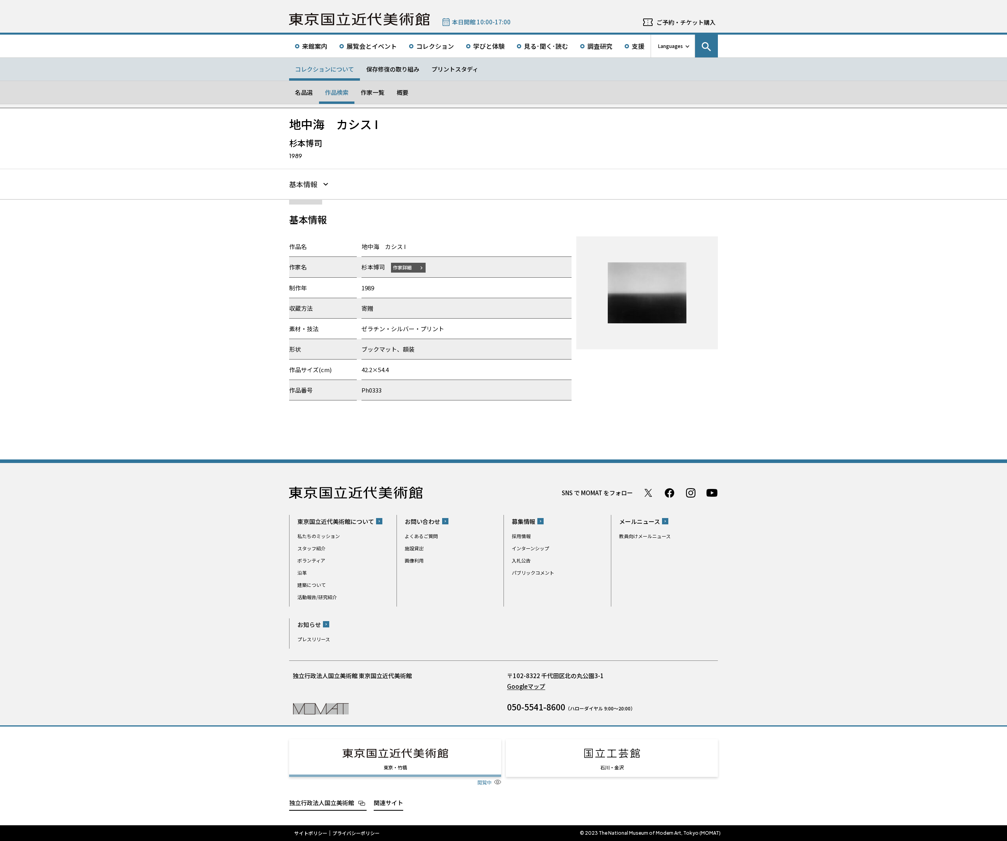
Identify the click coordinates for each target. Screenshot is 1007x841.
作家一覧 (372, 92)
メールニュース (639, 521)
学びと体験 (489, 46)
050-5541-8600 (536, 707)
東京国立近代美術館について (335, 521)
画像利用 (414, 560)
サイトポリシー (310, 833)
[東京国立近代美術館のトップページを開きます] (321, 708)
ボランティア (311, 560)
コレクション (435, 46)
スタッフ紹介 (311, 548)
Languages (670, 45)
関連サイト (388, 803)
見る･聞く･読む (546, 46)
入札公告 (521, 560)
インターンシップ (530, 548)
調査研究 (599, 46)
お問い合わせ (422, 521)
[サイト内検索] (706, 46)
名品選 (304, 92)
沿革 (302, 572)
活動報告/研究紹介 (317, 597)
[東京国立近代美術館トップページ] (359, 19)
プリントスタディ (455, 69)
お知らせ (309, 624)
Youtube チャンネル (712, 493)
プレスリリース (313, 639)
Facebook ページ (669, 493)
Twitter (648, 493)
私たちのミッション (318, 536)
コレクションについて (324, 69)
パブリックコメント (533, 572)
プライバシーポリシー (356, 833)
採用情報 (521, 536)
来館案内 (314, 46)
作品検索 (337, 92)
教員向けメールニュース (645, 536)
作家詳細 (402, 267)
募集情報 (523, 521)
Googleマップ (526, 686)
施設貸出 (414, 548)
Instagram (691, 493)
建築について (311, 584)
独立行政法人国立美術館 (321, 803)
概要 (402, 92)
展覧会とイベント (372, 46)
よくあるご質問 (421, 536)
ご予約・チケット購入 (686, 22)
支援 (638, 46)
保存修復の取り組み (392, 69)
